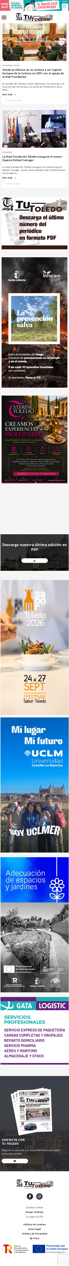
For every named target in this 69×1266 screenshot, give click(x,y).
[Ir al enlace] (30, 1196)
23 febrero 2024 (13, 183)
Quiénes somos (34, 1207)
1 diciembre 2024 (13, 100)
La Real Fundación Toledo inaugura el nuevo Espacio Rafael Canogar (32, 158)
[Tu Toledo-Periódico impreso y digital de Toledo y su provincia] (34, 17)
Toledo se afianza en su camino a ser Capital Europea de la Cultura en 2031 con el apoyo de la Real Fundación (33, 73)
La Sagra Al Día (34, 1216)
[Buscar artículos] (65, 18)
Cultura (16, 65)
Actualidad (7, 65)
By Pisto (34, 1238)
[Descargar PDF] (35, 560)
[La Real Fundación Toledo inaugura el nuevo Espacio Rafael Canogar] (34, 129)
